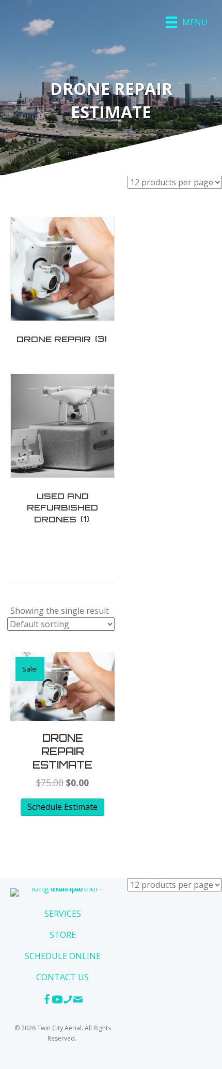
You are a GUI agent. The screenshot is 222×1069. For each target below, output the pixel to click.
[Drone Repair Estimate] (62, 685)
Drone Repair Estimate (62, 751)
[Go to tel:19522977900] (67, 1001)
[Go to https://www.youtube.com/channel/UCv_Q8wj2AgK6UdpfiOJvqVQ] (57, 1001)
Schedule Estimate (62, 806)
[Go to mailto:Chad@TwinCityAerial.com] (78, 1001)
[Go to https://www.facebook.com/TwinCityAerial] (47, 1001)
